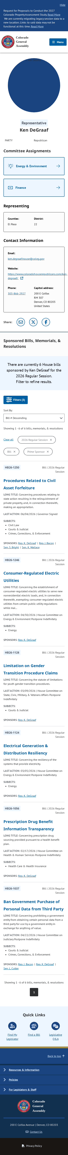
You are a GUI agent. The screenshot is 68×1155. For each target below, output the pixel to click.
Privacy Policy (34, 1146)
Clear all (8, 439)
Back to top (54, 1056)
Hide (62, 5)
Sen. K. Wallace (30, 547)
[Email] (21, 322)
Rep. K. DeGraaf (27, 543)
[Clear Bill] (14, 452)
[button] (34, 1070)
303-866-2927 (17, 293)
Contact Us (36, 1131)
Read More (54, 14)
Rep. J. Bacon (46, 543)
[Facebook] (46, 322)
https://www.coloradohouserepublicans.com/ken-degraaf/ (37, 276)
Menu (60, 42)
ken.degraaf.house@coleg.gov (26, 258)
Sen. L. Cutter (11, 968)
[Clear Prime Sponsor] (48, 452)
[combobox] (34, 418)
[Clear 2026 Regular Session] (51, 440)
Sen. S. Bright (11, 547)
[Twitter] (33, 322)
